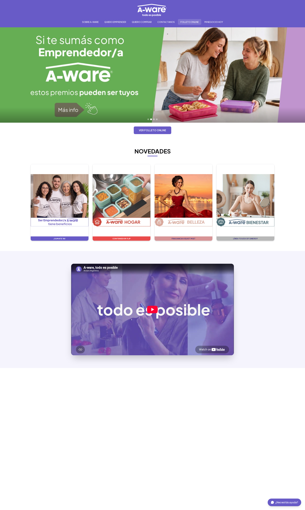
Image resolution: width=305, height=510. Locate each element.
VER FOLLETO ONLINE (152, 130)
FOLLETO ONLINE (189, 21)
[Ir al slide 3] (154, 119)
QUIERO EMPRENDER (115, 21)
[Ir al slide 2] (151, 119)
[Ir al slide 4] (157, 119)
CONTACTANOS (166, 21)
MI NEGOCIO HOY (213, 21)
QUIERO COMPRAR (142, 21)
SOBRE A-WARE (90, 21)
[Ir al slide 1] (148, 119)
